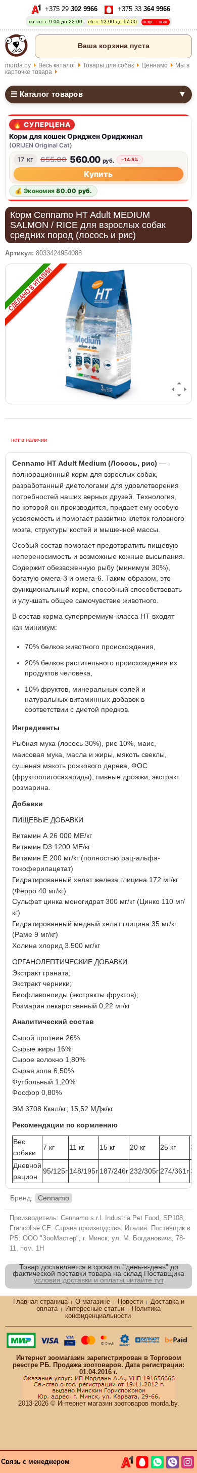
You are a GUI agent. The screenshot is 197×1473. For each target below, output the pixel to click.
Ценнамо (154, 65)
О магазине (92, 1301)
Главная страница (40, 1301)
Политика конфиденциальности (113, 1312)
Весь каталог (56, 65)
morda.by (18, 65)
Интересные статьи (94, 1308)
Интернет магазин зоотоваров (103, 1403)
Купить (98, 174)
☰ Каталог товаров (98, 94)
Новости (130, 1301)
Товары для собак (108, 65)
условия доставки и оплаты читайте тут (99, 1280)
